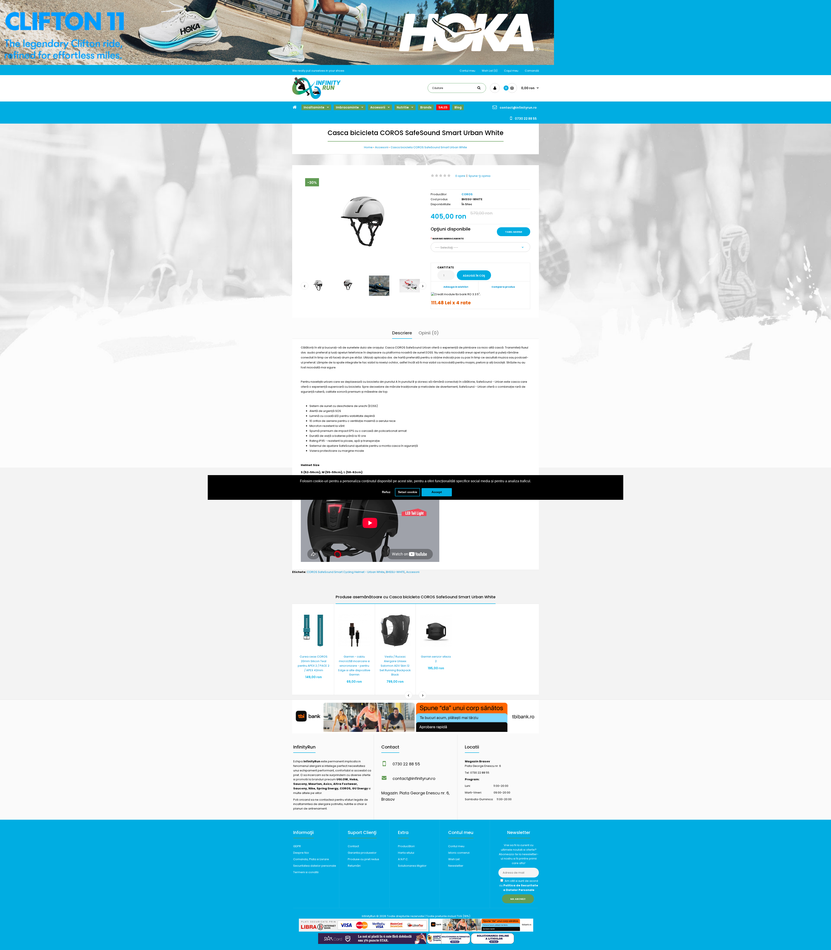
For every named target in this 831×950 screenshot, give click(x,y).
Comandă (532, 71)
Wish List (454, 859)
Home (368, 147)
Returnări (354, 866)
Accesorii (381, 147)
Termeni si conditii (306, 872)
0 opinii (460, 176)
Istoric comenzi (459, 853)
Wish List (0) (490, 71)
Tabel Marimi (513, 232)
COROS (467, 194)
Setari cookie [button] (407, 492)
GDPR (297, 846)
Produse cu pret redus (363, 859)
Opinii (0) (429, 333)
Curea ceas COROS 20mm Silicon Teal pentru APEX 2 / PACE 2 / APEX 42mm (313, 663)
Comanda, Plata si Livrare (311, 859)
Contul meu (467, 71)
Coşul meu (511, 71)
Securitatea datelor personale (314, 866)
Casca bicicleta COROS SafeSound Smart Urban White (429, 147)
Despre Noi (301, 853)
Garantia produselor (362, 853)
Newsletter (455, 866)
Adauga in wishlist (455, 287)
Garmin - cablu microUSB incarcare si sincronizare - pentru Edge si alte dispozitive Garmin (354, 666)
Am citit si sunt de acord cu (518, 885)
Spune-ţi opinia (479, 176)
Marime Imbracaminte (448, 238)
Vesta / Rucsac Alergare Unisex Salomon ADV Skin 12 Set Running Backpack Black (395, 666)
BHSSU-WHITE (395, 572)
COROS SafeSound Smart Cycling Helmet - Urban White (346, 572)
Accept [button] (437, 492)
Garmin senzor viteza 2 (436, 659)
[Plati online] (364, 931)
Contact (353, 846)
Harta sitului (406, 853)
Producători (406, 846)
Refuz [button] (386, 492)
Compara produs (503, 287)
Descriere (402, 333)
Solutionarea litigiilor (412, 866)
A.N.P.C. (403, 859)
